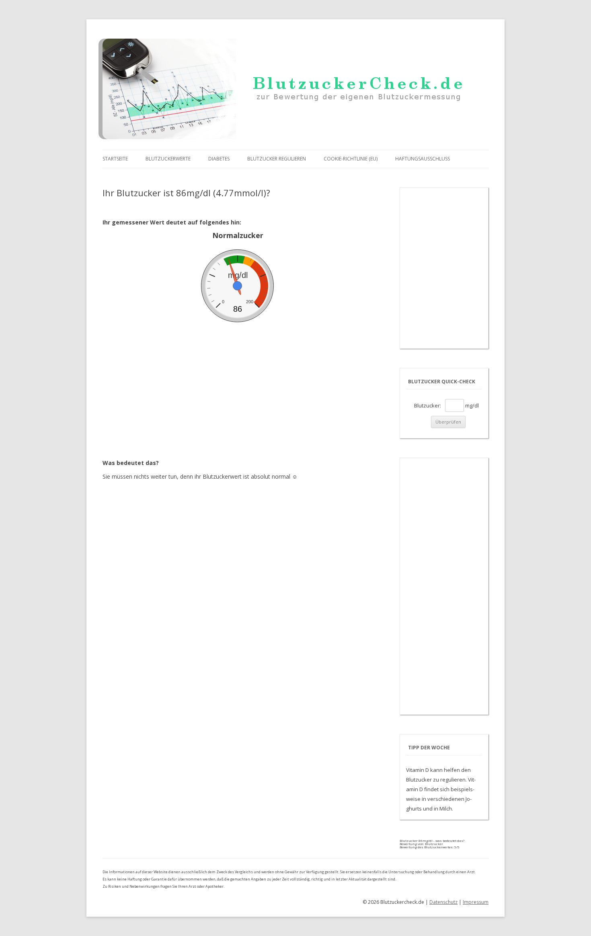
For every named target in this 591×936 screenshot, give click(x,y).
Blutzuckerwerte (168, 158)
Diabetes (219, 158)
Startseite (115, 158)
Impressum (475, 902)
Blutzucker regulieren (276, 158)
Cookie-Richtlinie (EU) (351, 158)
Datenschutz (443, 902)
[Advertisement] (237, 382)
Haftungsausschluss (422, 158)
